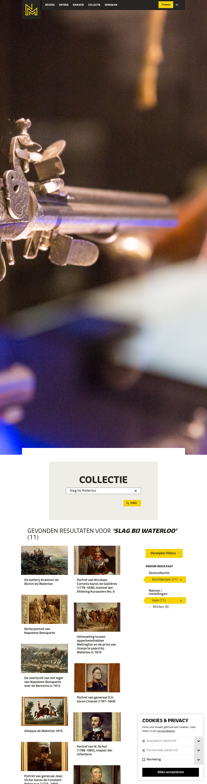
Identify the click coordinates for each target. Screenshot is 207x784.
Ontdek (64, 4)
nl (177, 4)
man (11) (159, 600)
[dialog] (170, 747)
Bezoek (50, 4)
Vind (133, 503)
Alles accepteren (171, 772)
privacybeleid (166, 731)
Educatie (78, 4)
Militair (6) (161, 607)
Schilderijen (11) (165, 579)
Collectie (94, 4)
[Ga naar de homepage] (31, 9)
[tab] (198, 741)
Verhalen (111, 4)
